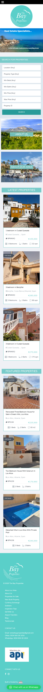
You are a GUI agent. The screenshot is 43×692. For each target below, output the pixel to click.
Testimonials (9, 621)
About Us (8, 593)
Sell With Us (9, 612)
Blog (6, 618)
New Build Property (12, 600)
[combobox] (21, 67)
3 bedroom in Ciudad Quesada (17, 344)
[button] (24, 687)
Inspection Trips (11, 609)
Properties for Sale (12, 596)
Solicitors (8, 606)
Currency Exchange (12, 603)
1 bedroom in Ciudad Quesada (17, 231)
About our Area (10, 590)
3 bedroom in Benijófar (15, 287)
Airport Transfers (11, 615)
